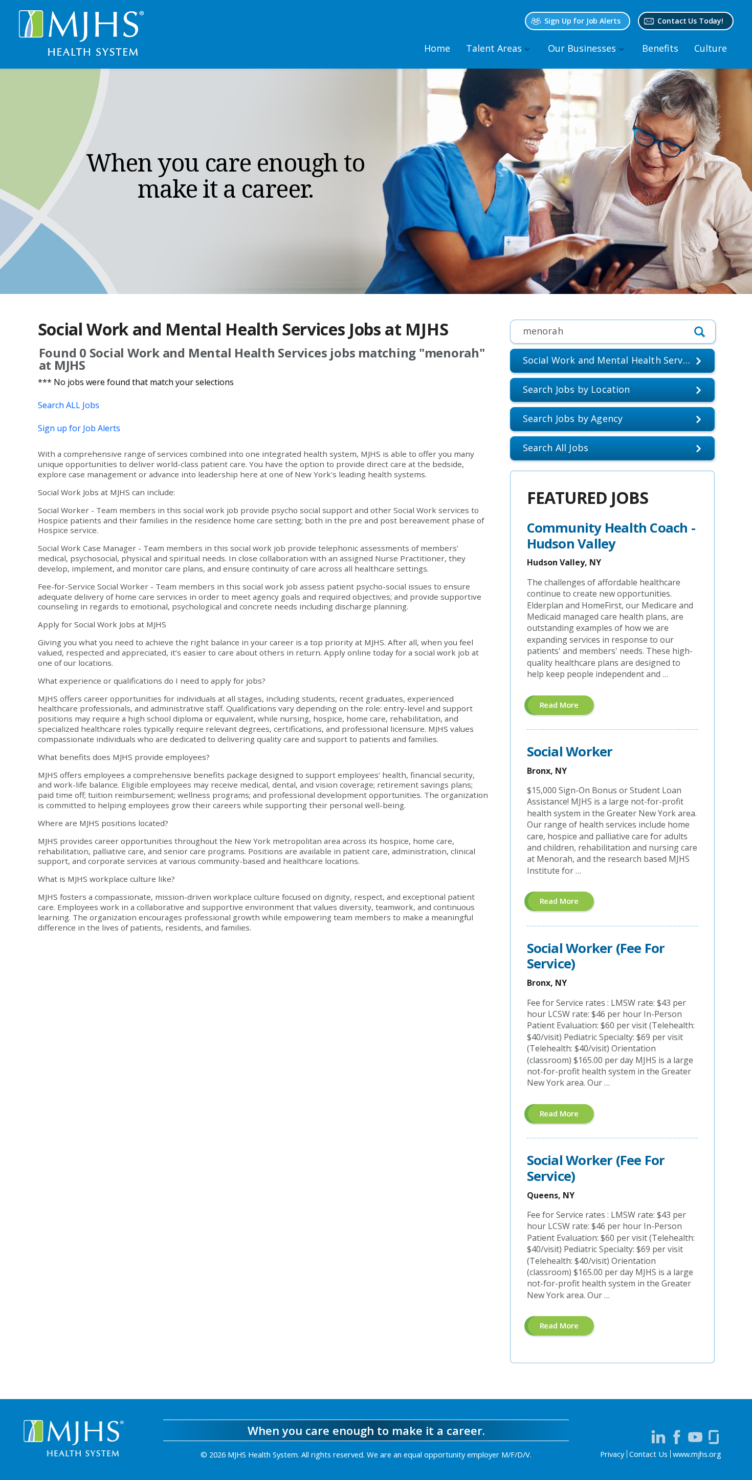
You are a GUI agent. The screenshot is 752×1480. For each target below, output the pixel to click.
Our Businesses (582, 48)
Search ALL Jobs (68, 405)
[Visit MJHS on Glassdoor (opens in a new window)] (713, 1437)
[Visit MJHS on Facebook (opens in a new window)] (676, 1437)
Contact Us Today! (690, 21)
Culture (710, 48)
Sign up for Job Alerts (79, 428)
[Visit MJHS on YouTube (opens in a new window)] (695, 1437)
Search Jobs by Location (576, 389)
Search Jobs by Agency (573, 418)
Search (556, 447)
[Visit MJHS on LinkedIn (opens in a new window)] (658, 1437)
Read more (567, 707)
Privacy (612, 1454)
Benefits (660, 48)
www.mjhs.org (697, 1454)
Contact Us (648, 1454)
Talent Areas (494, 48)
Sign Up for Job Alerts (582, 21)
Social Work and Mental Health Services (611, 360)
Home (437, 48)
